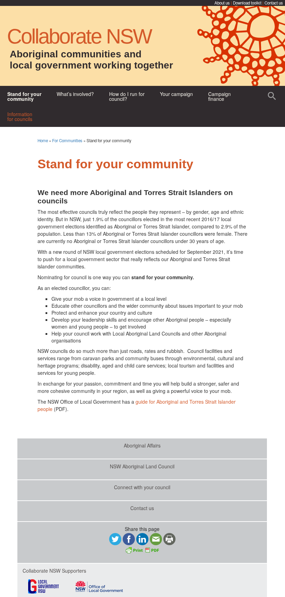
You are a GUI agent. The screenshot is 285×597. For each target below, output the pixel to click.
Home (43, 140)
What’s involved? (75, 93)
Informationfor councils (19, 116)
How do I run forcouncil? (127, 96)
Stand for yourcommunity (24, 96)
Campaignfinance (219, 96)
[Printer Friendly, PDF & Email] (142, 549)
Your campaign (176, 93)
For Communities (67, 140)
